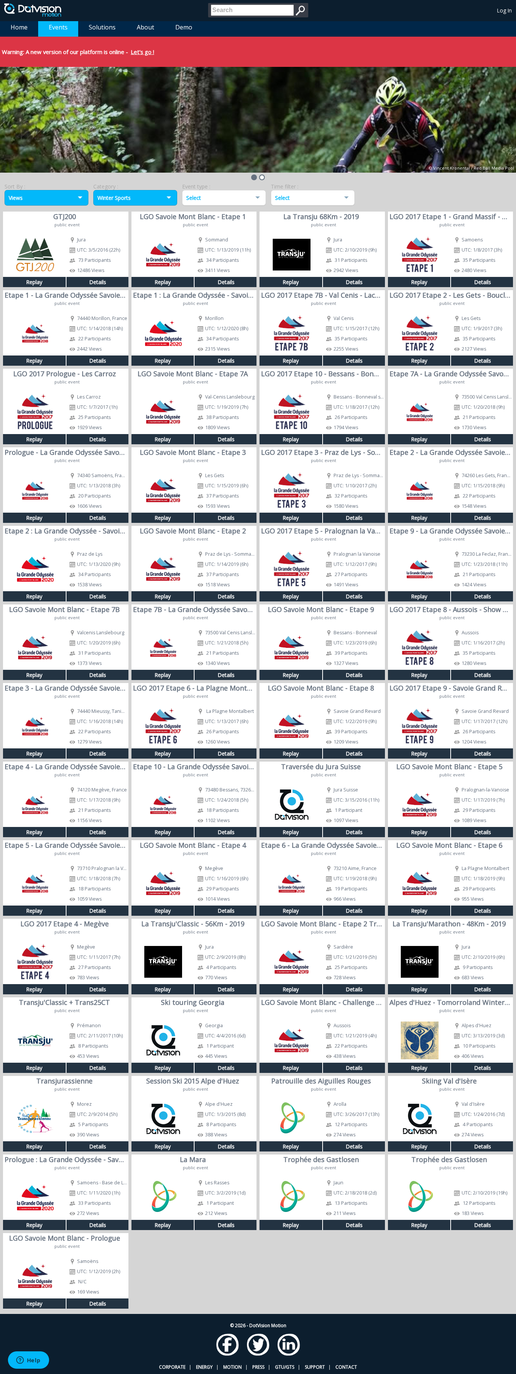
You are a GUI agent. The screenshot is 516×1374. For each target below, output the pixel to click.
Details (97, 282)
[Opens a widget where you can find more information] (28, 1360)
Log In (504, 10)
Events (58, 27)
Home (19, 27)
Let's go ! (142, 52)
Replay (34, 282)
